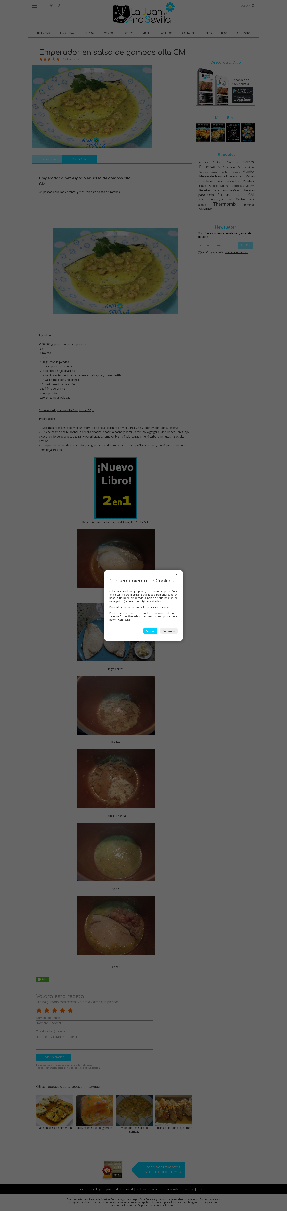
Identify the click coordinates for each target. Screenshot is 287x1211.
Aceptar (150, 631)
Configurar (169, 631)
